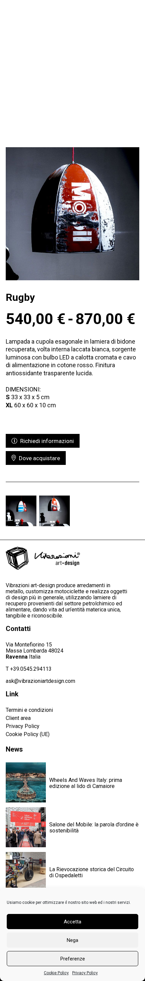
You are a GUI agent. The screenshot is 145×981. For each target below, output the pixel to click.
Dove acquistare (38, 458)
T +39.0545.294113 (29, 669)
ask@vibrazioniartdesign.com (40, 681)
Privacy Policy (85, 973)
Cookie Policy (56, 973)
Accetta (72, 922)
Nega (72, 940)
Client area (18, 718)
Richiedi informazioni (46, 441)
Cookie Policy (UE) (28, 734)
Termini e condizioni (29, 710)
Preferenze (72, 959)
